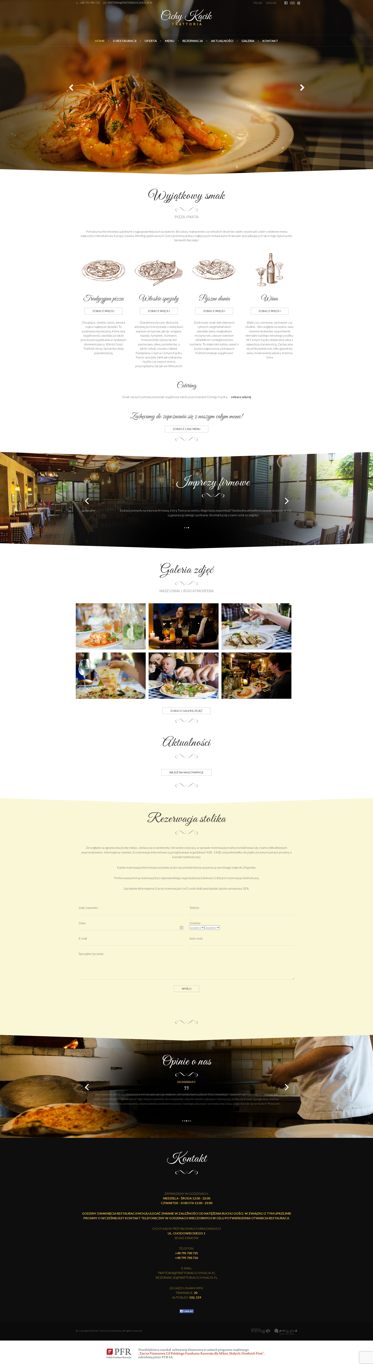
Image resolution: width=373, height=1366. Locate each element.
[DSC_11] (256, 675)
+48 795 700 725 (90, 2)
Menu (169, 41)
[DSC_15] (111, 675)
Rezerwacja (192, 41)
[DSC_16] (111, 626)
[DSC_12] (184, 626)
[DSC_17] (256, 626)
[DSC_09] (184, 675)
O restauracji (124, 41)
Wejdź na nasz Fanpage (186, 772)
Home (100, 41)
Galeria (247, 41)
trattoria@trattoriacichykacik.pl (130, 2)
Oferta (151, 41)
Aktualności (222, 41)
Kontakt (270, 41)
